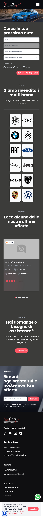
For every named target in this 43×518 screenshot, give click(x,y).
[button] (4, 513)
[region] (21, 268)
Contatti (7, 495)
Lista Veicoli (8, 484)
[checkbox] (5, 67)
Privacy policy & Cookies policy (14, 512)
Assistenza (8, 491)
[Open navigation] (37, 4)
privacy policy (18, 406)
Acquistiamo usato (12, 487)
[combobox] (21, 39)
